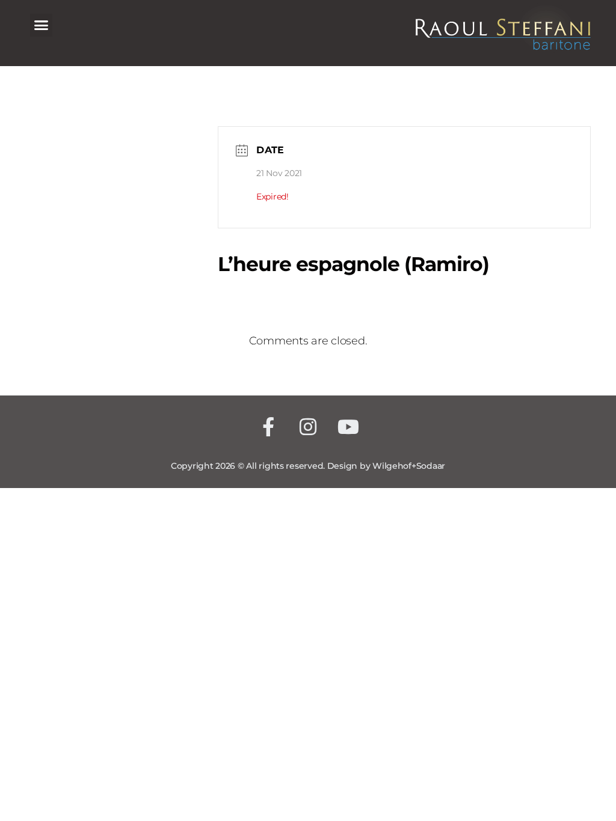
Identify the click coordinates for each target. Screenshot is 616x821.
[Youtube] (348, 427)
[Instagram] (308, 427)
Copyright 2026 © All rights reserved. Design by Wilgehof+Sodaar (308, 465)
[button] (41, 25)
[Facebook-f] (268, 427)
